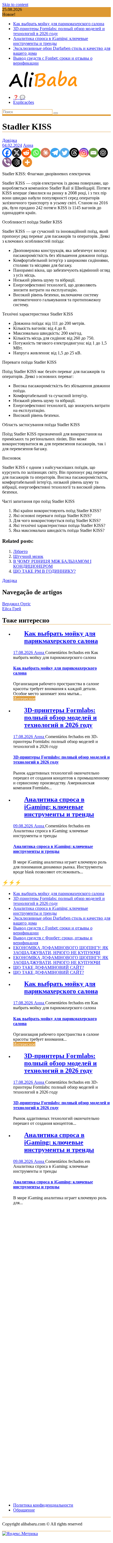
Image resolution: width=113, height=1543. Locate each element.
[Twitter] (64, 152)
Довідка (9, 140)
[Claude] (45, 152)
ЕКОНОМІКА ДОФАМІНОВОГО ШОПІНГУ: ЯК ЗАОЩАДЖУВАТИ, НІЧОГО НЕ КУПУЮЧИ (60, 950)
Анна (28, 145)
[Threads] (74, 152)
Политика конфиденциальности (43, 1505)
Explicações (23, 102)
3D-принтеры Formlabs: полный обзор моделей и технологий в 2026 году (60, 718)
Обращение (24, 1510)
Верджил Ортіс (16, 603)
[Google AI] (16, 162)
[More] (27, 162)
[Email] (93, 152)
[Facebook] (7, 152)
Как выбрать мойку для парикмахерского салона (58, 23)
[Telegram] (55, 152)
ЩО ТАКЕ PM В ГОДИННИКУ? (44, 571)
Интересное (24, 698)
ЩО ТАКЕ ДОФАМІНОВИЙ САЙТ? (48, 967)
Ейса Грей (11, 608)
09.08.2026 (23, 826)
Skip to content (15, 4)
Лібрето (20, 551)
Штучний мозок (28, 556)
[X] (16, 152)
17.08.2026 (23, 652)
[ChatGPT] (103, 152)
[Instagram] (84, 152)
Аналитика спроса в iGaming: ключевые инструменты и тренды (50, 41)
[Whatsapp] (36, 152)
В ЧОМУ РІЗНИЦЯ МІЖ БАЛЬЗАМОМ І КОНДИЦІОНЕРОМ (52, 564)
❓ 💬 (19, 97)
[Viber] (7, 162)
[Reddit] (26, 152)
